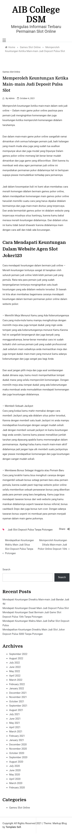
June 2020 (15, 770)
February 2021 (17, 735)
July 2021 (14, 714)
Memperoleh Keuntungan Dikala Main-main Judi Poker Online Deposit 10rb (52, 544)
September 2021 (18, 705)
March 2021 (15, 731)
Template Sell (13, 827)
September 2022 (18, 654)
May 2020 (14, 774)
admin (12, 98)
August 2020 (16, 761)
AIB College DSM (36, 14)
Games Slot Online (11, 72)
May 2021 (14, 722)
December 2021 (18, 692)
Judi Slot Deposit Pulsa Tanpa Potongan (30, 529)
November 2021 (18, 697)
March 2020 (15, 783)
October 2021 (16, 701)
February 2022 (17, 684)
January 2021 (16, 740)
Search (6, 569)
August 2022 (16, 658)
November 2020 (18, 748)
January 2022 (16, 688)
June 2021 (15, 718)
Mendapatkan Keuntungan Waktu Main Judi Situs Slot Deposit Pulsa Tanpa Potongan (19, 547)
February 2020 (17, 787)
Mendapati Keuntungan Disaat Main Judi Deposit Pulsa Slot (36, 608)
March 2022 (15, 679)
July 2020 (14, 765)
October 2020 (16, 753)
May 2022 (14, 671)
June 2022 (15, 667)
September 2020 (18, 757)
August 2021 (16, 710)
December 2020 (18, 744)
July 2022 (14, 662)
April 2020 (14, 778)
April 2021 (14, 727)
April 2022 (14, 675)
